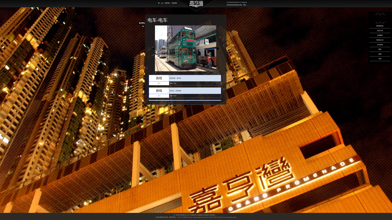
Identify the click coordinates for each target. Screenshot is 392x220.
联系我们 (167, 3)
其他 (380, 58)
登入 (244, 4)
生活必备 (380, 44)
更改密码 (174, 3)
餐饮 (380, 49)
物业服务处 (380, 26)
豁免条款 (212, 215)
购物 (380, 54)
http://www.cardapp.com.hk (228, 217)
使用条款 (206, 215)
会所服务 (380, 35)
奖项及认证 (380, 40)
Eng (162, 3)
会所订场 (380, 30)
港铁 (143, 26)
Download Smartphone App (234, 4)
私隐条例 (200, 215)
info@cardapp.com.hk (199, 217)
